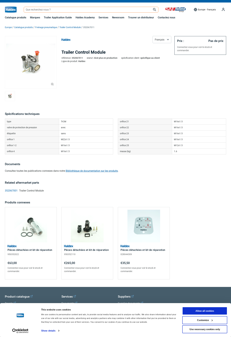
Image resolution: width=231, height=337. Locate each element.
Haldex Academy (85, 17)
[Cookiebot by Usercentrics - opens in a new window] (20, 331)
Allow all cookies (204, 311)
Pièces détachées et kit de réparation (30, 249)
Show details (48, 330)
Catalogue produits (15, 17)
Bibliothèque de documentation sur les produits (92, 170)
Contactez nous (166, 17)
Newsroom (118, 17)
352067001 (11, 190)
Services (103, 17)
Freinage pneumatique (46, 27)
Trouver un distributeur (141, 17)
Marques (35, 17)
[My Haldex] (221, 9)
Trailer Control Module (70, 27)
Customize (203, 320)
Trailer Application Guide (58, 17)
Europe (8, 27)
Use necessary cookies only (205, 329)
